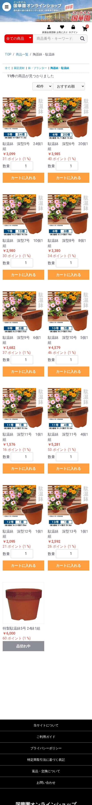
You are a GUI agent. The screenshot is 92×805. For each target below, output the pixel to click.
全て (7, 68)
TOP (8, 54)
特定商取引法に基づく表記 (46, 759)
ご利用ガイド (46, 737)
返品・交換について (46, 771)
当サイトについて (46, 725)
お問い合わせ (46, 782)
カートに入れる (23, 178)
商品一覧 (22, 54)
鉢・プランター (37, 68)
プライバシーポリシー (46, 748)
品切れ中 (23, 646)
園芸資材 (19, 68)
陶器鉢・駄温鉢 (59, 68)
